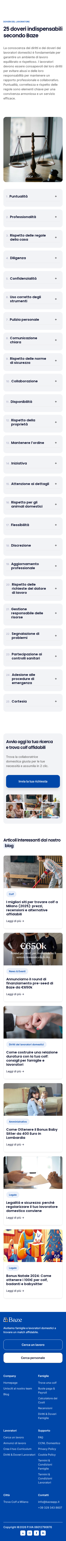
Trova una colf (47, 1382)
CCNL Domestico (49, 1443)
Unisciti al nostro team (17, 1388)
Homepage (10, 1382)
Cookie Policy (47, 1454)
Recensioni (45, 1408)
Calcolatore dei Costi (47, 1400)
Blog (6, 1394)
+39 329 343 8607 (50, 1507)
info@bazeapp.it (48, 1501)
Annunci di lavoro (14, 1443)
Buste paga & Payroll (46, 1390)
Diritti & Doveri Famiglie (47, 1416)
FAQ (40, 1437)
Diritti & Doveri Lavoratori (19, 1454)
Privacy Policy (47, 1449)
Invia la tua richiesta (33, 781)
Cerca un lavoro (13, 1437)
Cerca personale (33, 1358)
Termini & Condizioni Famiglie (45, 1464)
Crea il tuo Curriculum (17, 1449)
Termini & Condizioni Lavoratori (45, 1478)
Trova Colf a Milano (15, 1501)
